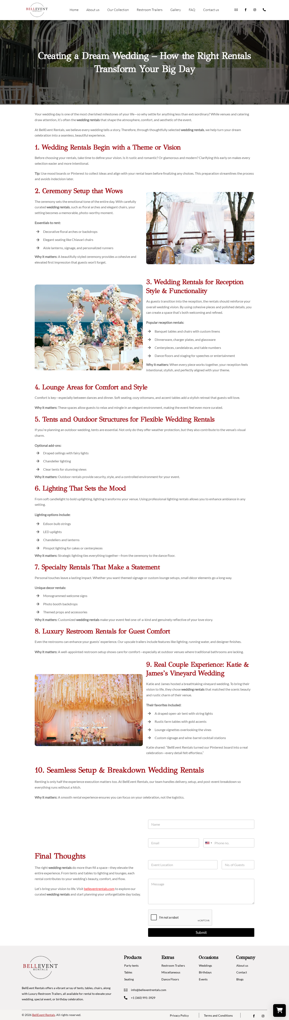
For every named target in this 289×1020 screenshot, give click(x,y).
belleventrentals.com (99, 889)
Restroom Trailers (149, 10)
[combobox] (208, 842)
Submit (201, 932)
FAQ (192, 10)
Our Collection (118, 10)
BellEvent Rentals (43, 1015)
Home (74, 10)
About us (92, 10)
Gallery (175, 10)
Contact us (211, 10)
